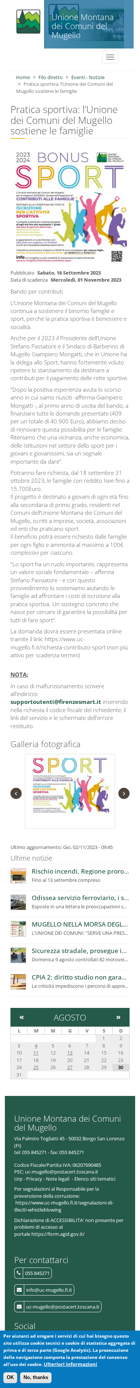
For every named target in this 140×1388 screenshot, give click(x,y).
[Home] (27, 19)
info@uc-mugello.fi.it (49, 1290)
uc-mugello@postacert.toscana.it (62, 1306)
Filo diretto (50, 77)
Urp (18, 1178)
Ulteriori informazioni (70, 1364)
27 (69, 1067)
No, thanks (36, 1377)
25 (35, 1067)
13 (69, 1052)
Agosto (70, 1017)
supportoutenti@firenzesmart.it (55, 701)
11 (35, 1052)
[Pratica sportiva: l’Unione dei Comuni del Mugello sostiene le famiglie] (70, 785)
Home (23, 77)
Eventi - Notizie (88, 77)
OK (10, 1377)
